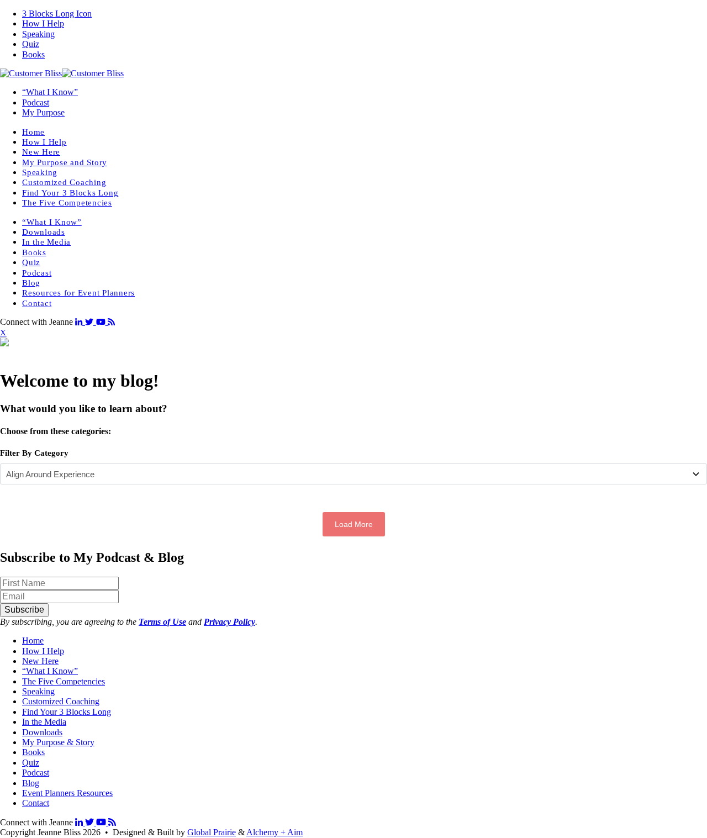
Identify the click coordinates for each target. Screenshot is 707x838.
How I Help (43, 23)
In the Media (46, 242)
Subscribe (24, 609)
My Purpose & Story (58, 742)
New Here (41, 151)
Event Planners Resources (67, 793)
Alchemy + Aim (274, 832)
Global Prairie (211, 832)
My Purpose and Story (64, 162)
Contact (36, 303)
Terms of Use (162, 621)
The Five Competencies (67, 202)
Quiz (30, 44)
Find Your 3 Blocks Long (70, 192)
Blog (31, 282)
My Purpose (43, 112)
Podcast (35, 102)
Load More (354, 524)
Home (33, 132)
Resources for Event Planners (78, 292)
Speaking (38, 34)
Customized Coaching (64, 182)
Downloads (43, 232)
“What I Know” (50, 92)
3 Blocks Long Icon (57, 13)
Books (33, 54)
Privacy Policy (229, 621)
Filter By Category (34, 453)
